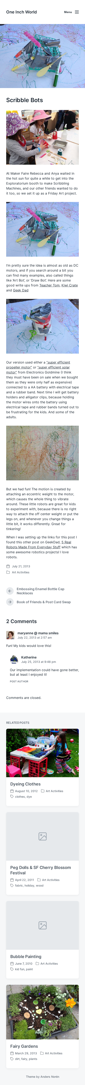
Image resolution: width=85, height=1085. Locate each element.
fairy (24, 1059)
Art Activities (21, 572)
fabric (19, 885)
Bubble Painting (25, 956)
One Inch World (21, 12)
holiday (29, 885)
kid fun (19, 969)
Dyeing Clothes (25, 784)
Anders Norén (49, 1076)
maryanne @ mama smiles (38, 633)
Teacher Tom (49, 285)
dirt (17, 1059)
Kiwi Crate (69, 285)
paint (29, 969)
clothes (20, 796)
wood (40, 885)
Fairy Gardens (24, 1046)
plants (33, 1059)
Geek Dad (20, 290)
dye (29, 796)
